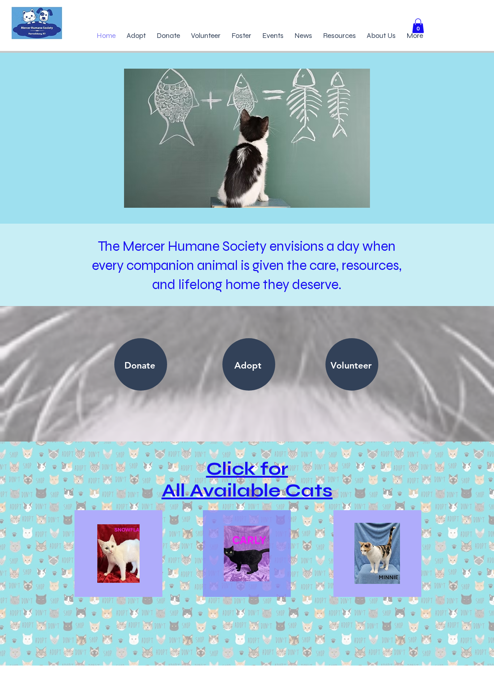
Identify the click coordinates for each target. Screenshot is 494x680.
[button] (418, 25)
